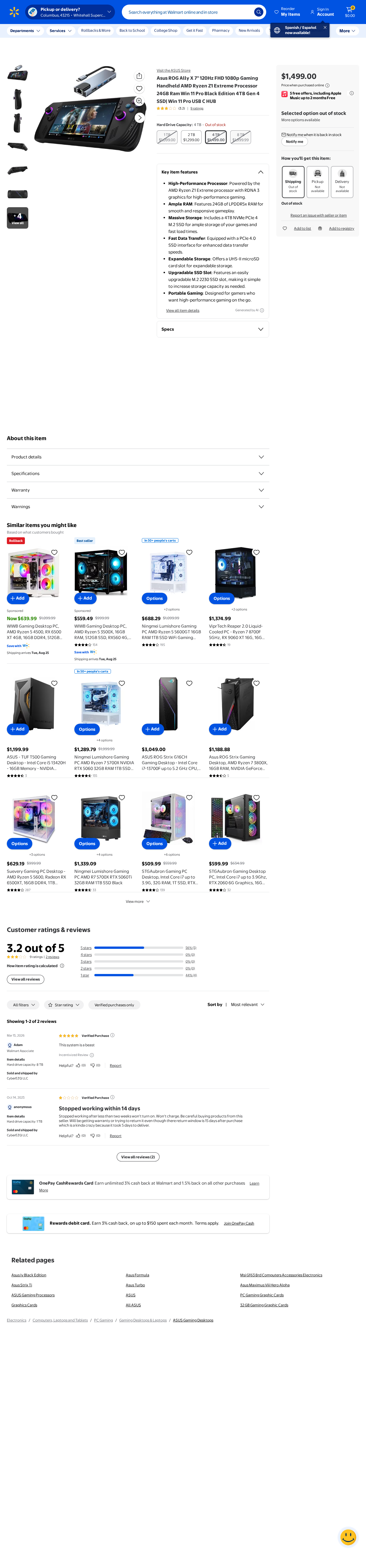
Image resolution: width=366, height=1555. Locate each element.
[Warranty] (261, 490)
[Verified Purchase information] (112, 1035)
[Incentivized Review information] (91, 1055)
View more (135, 901)
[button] (288, 12)
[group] (180, 108)
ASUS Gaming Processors (33, 1295)
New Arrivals (249, 30)
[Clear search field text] (245, 12)
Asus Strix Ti (21, 1285)
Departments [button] (22, 30)
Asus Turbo (135, 1285)
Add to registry (341, 228)
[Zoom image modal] (139, 101)
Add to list (302, 228)
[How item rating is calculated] (62, 965)
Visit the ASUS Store (173, 70)
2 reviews (52, 957)
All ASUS (133, 1305)
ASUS (131, 1295)
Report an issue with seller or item (319, 215)
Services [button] (57, 30)
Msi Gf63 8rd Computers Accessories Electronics (281, 1275)
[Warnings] (261, 506)
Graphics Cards (24, 1305)
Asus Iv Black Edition (28, 1275)
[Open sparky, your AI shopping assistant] (348, 1537)
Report (116, 1065)
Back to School (132, 30)
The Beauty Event (284, 30)
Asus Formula (137, 1275)
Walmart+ (316, 30)
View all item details (182, 310)
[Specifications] (261, 473)
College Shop (165, 30)
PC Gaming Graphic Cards (262, 1295)
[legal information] (327, 85)
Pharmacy (221, 30)
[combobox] (194, 12)
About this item (26, 438)
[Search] (258, 12)
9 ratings (196, 108)
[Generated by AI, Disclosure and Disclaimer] (262, 310)
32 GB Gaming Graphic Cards (264, 1305)
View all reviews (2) (138, 1157)
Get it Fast (194, 30)
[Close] (105, 31)
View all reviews (25, 979)
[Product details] (261, 457)
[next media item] (140, 118)
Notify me (294, 141)
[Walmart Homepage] (14, 12)
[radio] (167, 137)
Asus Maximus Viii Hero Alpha (265, 1285)
